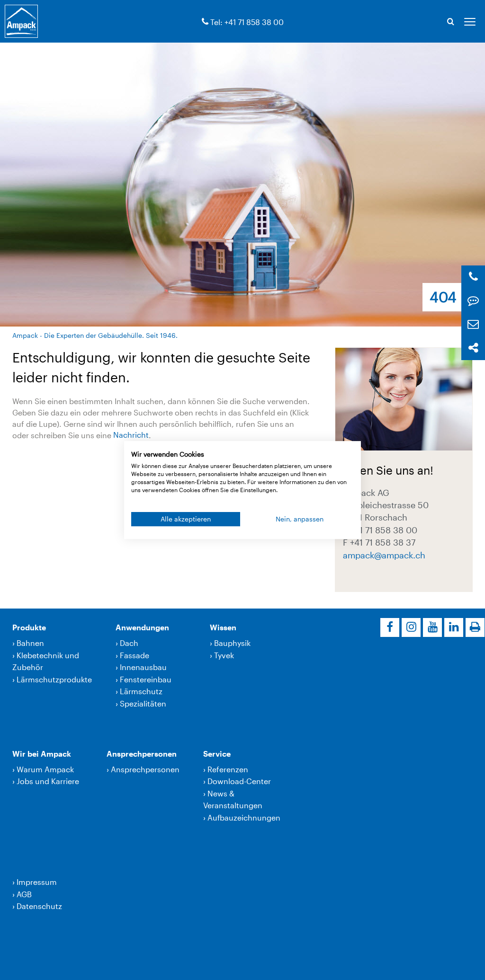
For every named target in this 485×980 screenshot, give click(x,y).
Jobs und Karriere (48, 781)
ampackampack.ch (384, 555)
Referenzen (227, 769)
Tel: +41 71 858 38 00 (247, 22)
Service (217, 753)
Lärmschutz (141, 691)
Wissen (223, 627)
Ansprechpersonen (142, 753)
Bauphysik (232, 642)
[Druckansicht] (475, 627)
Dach (129, 642)
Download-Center (239, 781)
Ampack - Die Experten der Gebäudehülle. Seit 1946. (95, 335)
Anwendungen (142, 627)
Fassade (134, 655)
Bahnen (30, 642)
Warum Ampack (45, 769)
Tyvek (224, 655)
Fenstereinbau (145, 679)
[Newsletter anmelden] (473, 324)
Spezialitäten (143, 703)
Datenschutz (39, 905)
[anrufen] (205, 22)
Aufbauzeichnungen (243, 817)
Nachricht (131, 435)
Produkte (29, 627)
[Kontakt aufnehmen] (473, 301)
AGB (24, 894)
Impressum (37, 881)
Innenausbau (143, 666)
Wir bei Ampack (41, 753)
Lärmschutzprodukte (54, 679)
